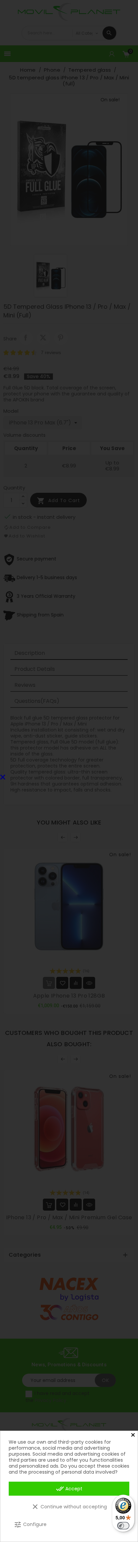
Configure (30, 1525)
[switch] (123, 1525)
